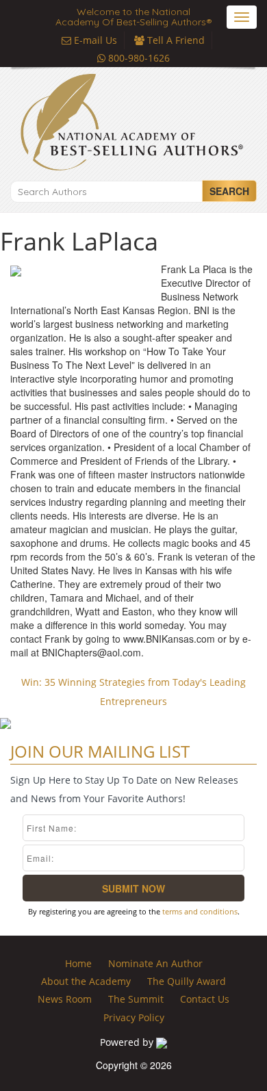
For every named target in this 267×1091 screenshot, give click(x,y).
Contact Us (204, 998)
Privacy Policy (133, 1017)
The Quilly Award (186, 981)
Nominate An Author (155, 963)
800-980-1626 (137, 57)
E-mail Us (94, 40)
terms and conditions (200, 911)
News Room (65, 998)
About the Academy (86, 981)
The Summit (136, 998)
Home (78, 963)
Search (229, 191)
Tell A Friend (174, 40)
